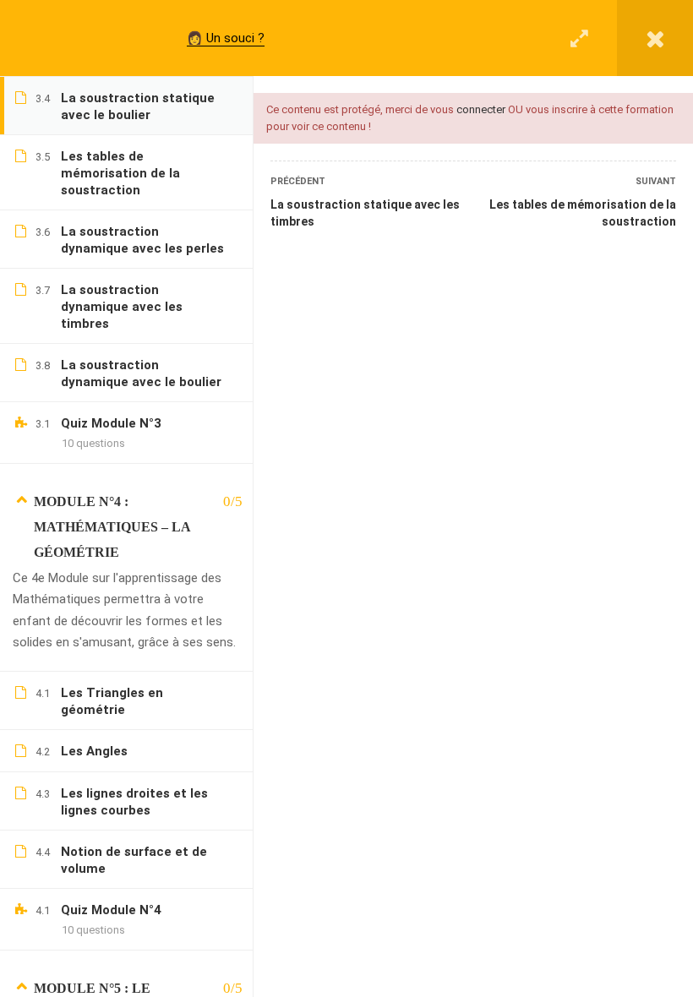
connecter (480, 109)
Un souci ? (235, 38)
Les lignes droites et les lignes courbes (134, 802)
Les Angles (94, 751)
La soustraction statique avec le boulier (138, 106)
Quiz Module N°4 (111, 910)
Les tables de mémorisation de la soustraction (582, 213)
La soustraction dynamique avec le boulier (141, 373)
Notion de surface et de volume (134, 860)
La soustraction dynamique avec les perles (142, 240)
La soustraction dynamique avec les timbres (122, 306)
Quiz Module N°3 (111, 423)
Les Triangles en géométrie (112, 701)
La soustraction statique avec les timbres (365, 213)
